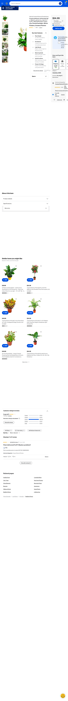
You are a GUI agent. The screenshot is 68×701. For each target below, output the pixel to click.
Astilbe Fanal (6, 477)
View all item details (38, 70)
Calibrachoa (37, 492)
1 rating (40, 27)
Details (63, 94)
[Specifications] (47, 203)
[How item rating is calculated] (19, 418)
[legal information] (62, 21)
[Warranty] (46, 208)
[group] (35, 27)
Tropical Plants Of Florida (61, 84)
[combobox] (35, 3)
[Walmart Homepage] (6, 3)
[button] (20, 39)
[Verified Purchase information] (18, 442)
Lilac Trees (5, 480)
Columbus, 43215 (56, 72)
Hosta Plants (37, 489)
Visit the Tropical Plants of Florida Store (39, 16)
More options (55, 77)
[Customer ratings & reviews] (47, 410)
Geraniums (36, 486)
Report (46, 456)
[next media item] (23, 37)
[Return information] (63, 25)
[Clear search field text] (58, 3)
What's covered (62, 40)
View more (24, 362)
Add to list (59, 99)
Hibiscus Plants (7, 489)
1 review (10, 415)
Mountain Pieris (38, 483)
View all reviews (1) (26, 463)
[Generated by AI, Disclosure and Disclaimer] (49, 70)
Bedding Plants (7, 492)
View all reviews (9, 422)
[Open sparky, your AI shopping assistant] (62, 695)
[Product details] (47, 198)
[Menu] (2, 3)
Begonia (5, 486)
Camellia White (37, 477)
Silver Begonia (6, 483)
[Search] (60, 3)
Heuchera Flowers (38, 480)
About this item (7, 193)
